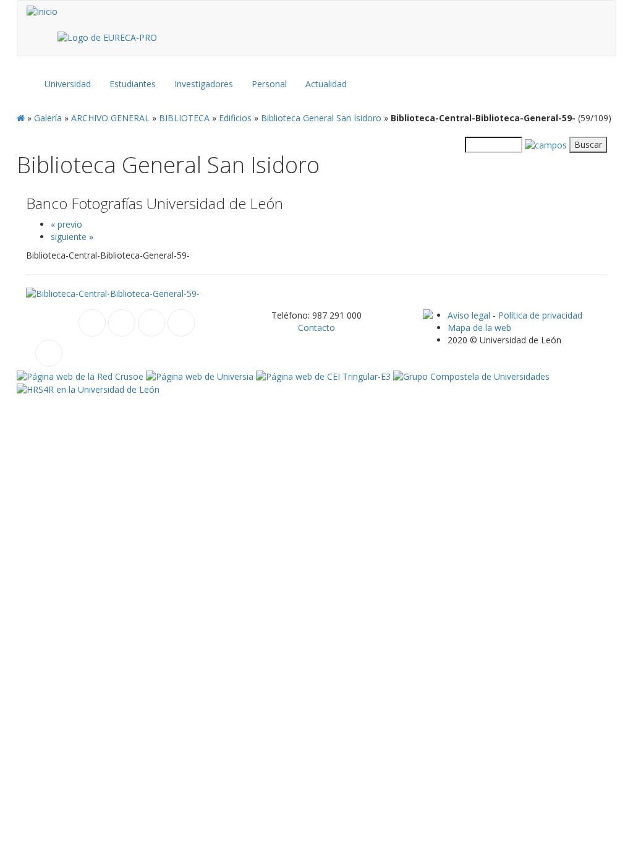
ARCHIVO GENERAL (110, 118)
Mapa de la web (479, 327)
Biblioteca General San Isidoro (321, 118)
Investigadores (203, 84)
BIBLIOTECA (184, 118)
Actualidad (326, 84)
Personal (269, 84)
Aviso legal (469, 315)
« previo (66, 224)
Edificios (235, 118)
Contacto (316, 327)
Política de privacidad (540, 315)
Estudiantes (132, 84)
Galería (48, 118)
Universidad (68, 84)
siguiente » (72, 236)
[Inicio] (42, 12)
